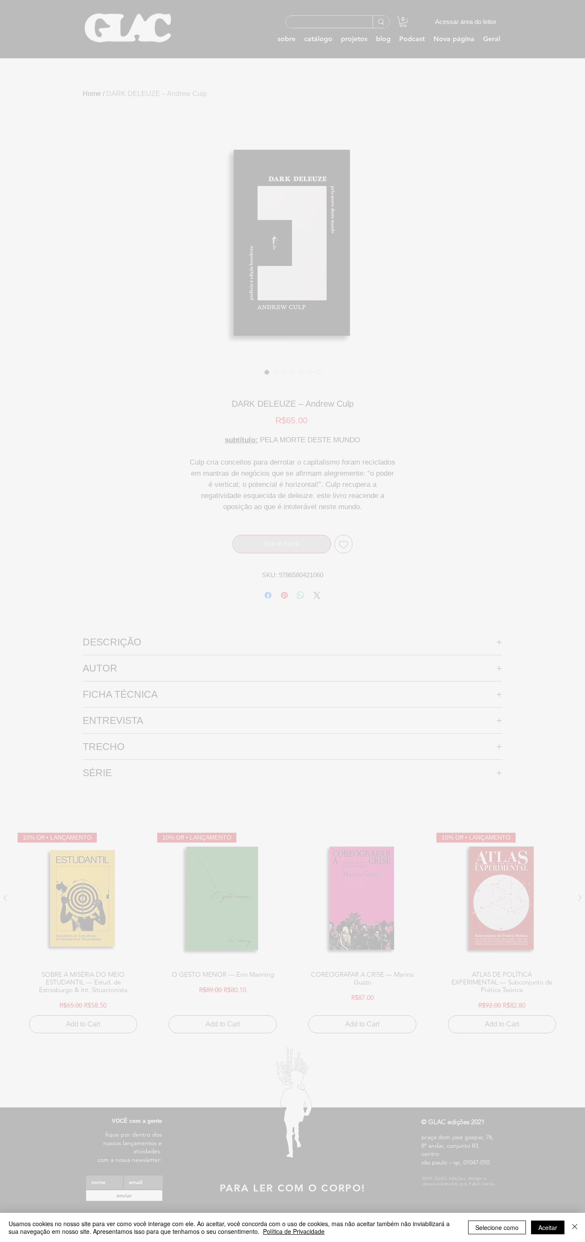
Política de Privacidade (294, 1231)
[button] (465, 303)
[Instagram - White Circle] (488, 286)
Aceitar (547, 1227)
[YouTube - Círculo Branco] (473, 286)
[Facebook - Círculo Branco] (443, 286)
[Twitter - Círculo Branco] (458, 286)
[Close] (575, 1227)
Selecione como (497, 1227)
